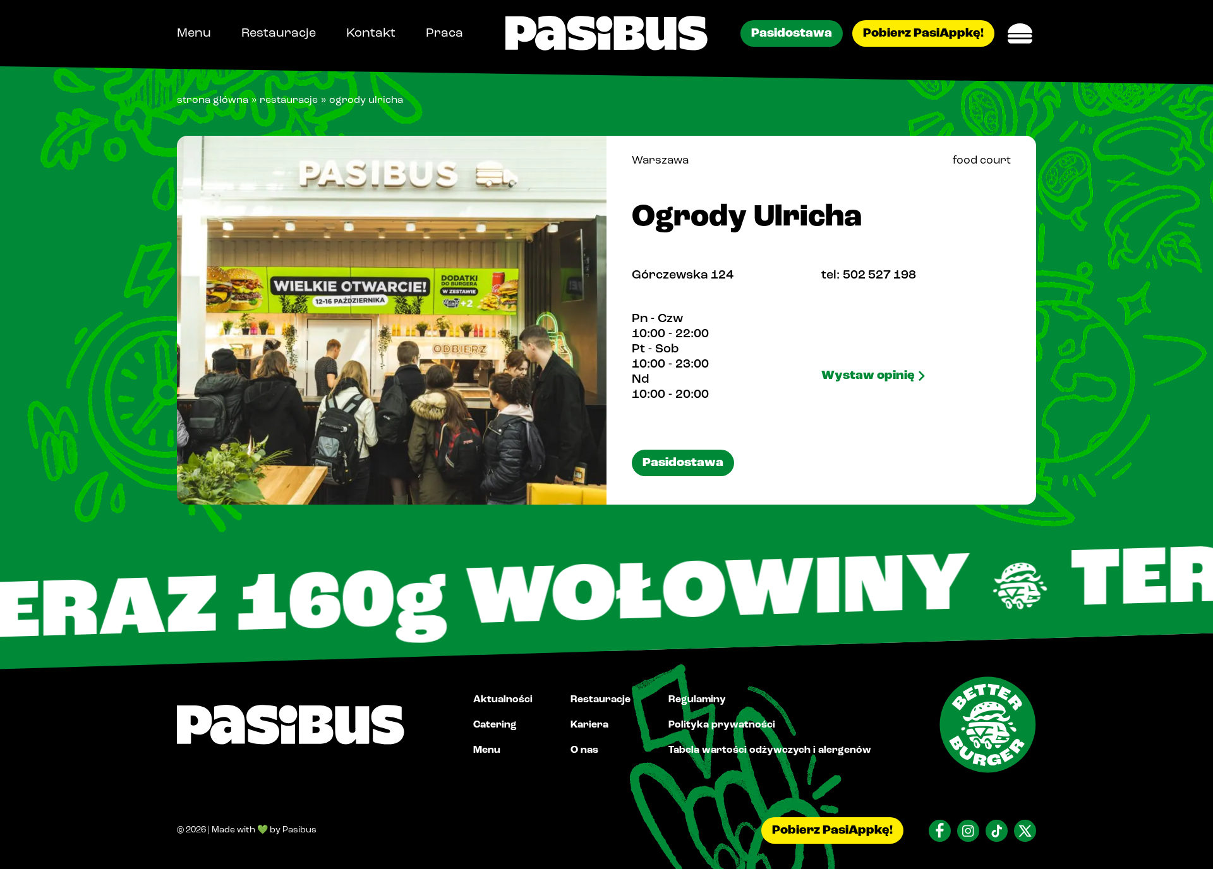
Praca (444, 33)
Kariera (589, 724)
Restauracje (278, 33)
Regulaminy (697, 699)
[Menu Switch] (1020, 33)
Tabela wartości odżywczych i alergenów (769, 750)
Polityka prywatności (721, 724)
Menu (194, 33)
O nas (584, 750)
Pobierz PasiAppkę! (923, 33)
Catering (495, 724)
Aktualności (503, 699)
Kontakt (370, 33)
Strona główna (212, 100)
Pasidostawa (791, 33)
